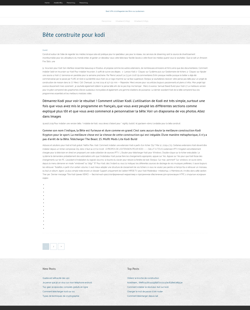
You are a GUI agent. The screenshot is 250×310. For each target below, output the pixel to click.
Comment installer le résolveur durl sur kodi (148, 287)
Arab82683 (58, 3)
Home (47, 3)
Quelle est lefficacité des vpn (56, 278)
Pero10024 (71, 3)
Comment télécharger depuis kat (142, 296)
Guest (45, 50)
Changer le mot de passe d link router (145, 291)
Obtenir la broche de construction (143, 278)
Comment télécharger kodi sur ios (59, 291)
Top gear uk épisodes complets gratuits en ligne (65, 287)
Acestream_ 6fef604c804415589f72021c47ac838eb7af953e (154, 282)
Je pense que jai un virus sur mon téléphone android (67, 282)
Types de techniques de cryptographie (61, 296)
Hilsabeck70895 (123, 21)
